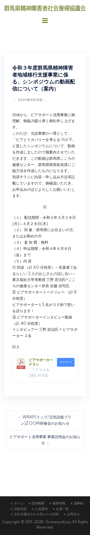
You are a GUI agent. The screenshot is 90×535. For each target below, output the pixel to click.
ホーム (19, 503)
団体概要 (38, 503)
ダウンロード (66, 362)
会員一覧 (62, 509)
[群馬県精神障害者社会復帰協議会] (45, 8)
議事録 (78, 503)
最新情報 (59, 503)
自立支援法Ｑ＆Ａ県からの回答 (36, 514)
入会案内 (41, 509)
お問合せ (73, 514)
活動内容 (20, 509)
